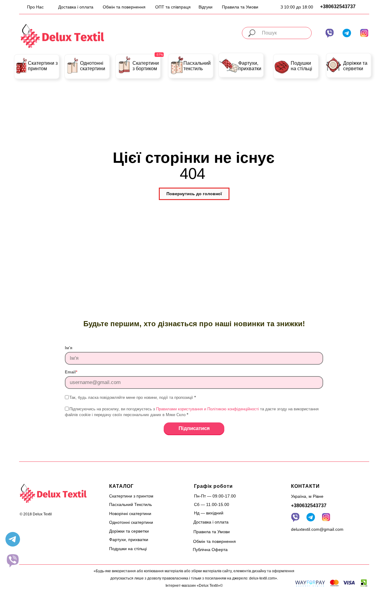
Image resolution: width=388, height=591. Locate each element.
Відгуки (205, 7)
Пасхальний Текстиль (130, 504)
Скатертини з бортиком (145, 66)
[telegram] (12, 539)
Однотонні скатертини (92, 66)
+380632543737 (338, 6)
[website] (12, 560)
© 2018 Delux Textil (36, 514)
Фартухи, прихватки (249, 66)
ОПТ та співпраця (173, 7)
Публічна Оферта (210, 549)
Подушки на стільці (301, 66)
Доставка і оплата (75, 7)
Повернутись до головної (194, 193)
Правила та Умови (240, 7)
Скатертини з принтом (43, 66)
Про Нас (35, 7)
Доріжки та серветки (355, 66)
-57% (159, 54)
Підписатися (194, 428)
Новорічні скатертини (130, 513)
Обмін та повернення (124, 7)
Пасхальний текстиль (197, 66)
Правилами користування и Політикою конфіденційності (207, 409)
